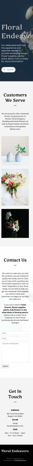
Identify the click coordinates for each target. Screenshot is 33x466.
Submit (5, 366)
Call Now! (10, 70)
